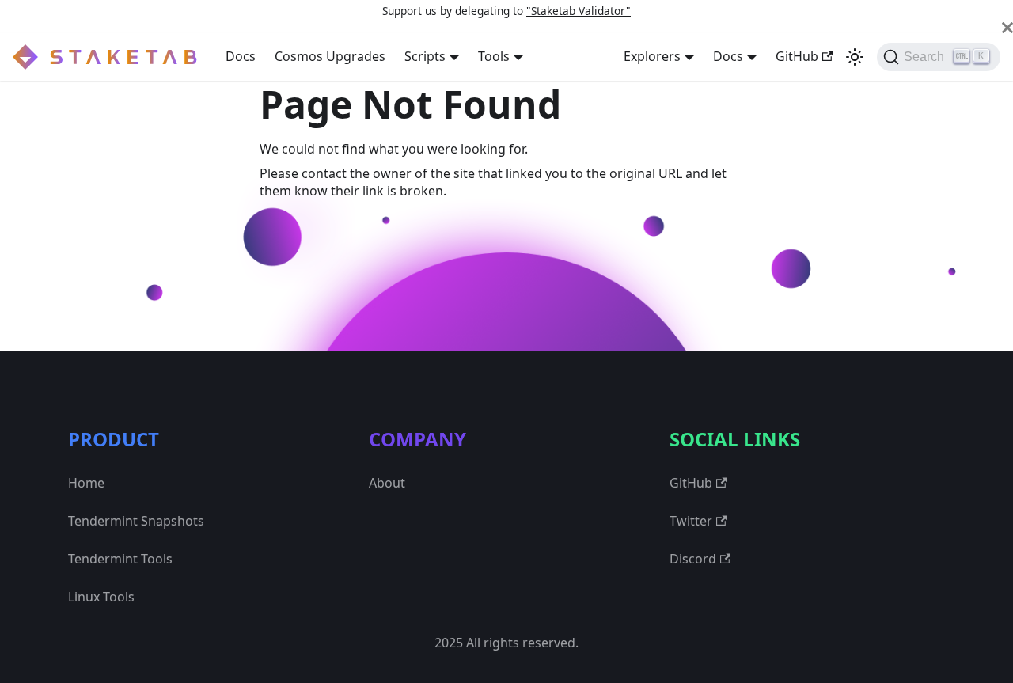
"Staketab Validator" (578, 10)
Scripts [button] (425, 56)
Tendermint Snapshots (136, 520)
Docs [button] (728, 56)
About (387, 482)
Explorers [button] (652, 56)
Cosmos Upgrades (330, 56)
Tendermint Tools (120, 558)
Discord (693, 558)
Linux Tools (101, 596)
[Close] (1007, 27)
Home (86, 482)
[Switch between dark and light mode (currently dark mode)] (854, 57)
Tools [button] (494, 56)
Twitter (691, 520)
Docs (241, 56)
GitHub (797, 56)
